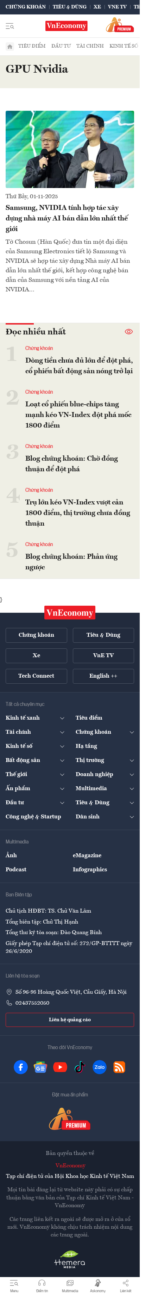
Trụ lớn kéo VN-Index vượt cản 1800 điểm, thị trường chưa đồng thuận (77, 513)
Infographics (90, 870)
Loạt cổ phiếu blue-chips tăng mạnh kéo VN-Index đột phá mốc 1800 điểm (78, 415)
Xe (97, 7)
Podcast (16, 870)
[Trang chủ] (10, 46)
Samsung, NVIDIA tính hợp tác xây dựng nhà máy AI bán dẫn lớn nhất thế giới (67, 219)
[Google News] (40, 1067)
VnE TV (117, 7)
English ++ (103, 676)
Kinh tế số (123, 46)
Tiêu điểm (32, 46)
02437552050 (32, 1003)
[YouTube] (60, 1067)
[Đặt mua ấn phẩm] (120, 24)
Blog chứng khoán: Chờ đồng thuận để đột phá (71, 464)
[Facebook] (21, 1067)
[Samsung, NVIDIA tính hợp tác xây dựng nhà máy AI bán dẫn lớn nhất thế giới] (70, 149)
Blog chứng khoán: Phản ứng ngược (71, 562)
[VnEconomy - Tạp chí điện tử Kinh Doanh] (70, 613)
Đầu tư (61, 46)
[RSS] (119, 1067)
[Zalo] (100, 1067)
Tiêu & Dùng (70, 7)
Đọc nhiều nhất (36, 332)
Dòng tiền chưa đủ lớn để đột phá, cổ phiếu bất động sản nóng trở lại (79, 366)
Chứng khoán (26, 7)
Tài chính (90, 46)
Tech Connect (36, 676)
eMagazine (87, 856)
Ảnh (11, 856)
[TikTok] (80, 1067)
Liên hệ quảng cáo (70, 1019)
